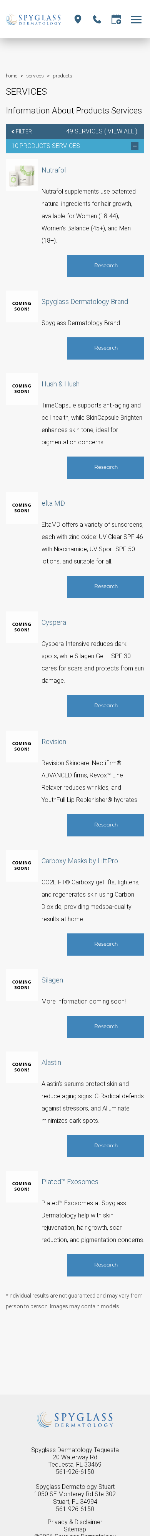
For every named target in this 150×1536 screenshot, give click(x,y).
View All (121, 131)
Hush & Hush (61, 384)
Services (35, 76)
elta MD (53, 503)
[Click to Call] (97, 19)
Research (106, 266)
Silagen (52, 980)
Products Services (50, 145)
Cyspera (54, 622)
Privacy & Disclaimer (75, 1522)
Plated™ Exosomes (70, 1182)
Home (11, 76)
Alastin (51, 1062)
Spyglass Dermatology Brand (85, 301)
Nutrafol (54, 170)
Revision (54, 742)
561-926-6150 (75, 1471)
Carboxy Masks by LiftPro (80, 861)
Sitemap (75, 1529)
